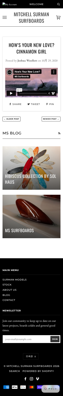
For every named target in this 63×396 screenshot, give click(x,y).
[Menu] (5, 17)
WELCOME (36, 4)
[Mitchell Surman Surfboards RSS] (59, 133)
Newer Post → (51, 119)
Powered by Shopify (38, 371)
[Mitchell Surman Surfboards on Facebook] (25, 379)
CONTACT (9, 300)
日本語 (30, 356)
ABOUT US (10, 289)
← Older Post (11, 119)
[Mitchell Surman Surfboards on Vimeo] (37, 379)
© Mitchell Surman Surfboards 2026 (31, 366)
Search (14, 371)
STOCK (7, 284)
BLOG (6, 295)
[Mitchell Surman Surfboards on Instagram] (31, 379)
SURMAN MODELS (15, 279)
